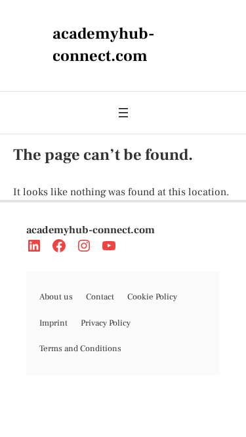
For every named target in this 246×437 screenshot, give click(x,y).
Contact (100, 297)
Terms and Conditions (80, 348)
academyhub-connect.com (90, 230)
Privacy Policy (106, 323)
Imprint (53, 323)
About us (56, 297)
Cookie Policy (152, 297)
